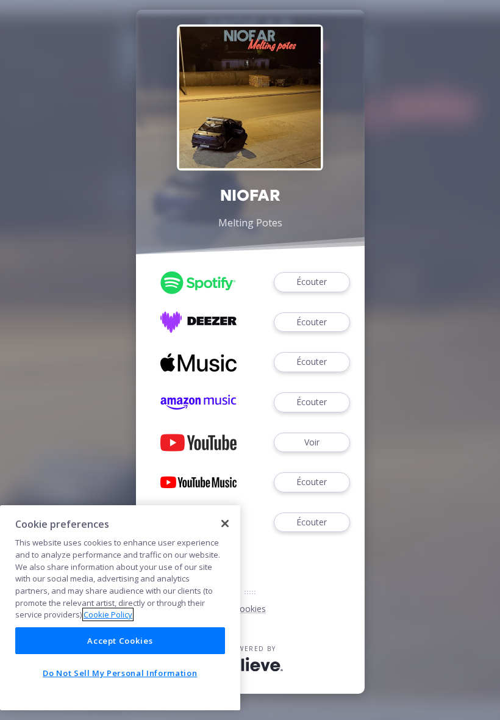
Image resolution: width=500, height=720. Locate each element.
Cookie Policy (108, 614)
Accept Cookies (119, 640)
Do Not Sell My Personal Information (120, 673)
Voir (312, 442)
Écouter (311, 281)
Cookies (250, 608)
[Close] (225, 523)
